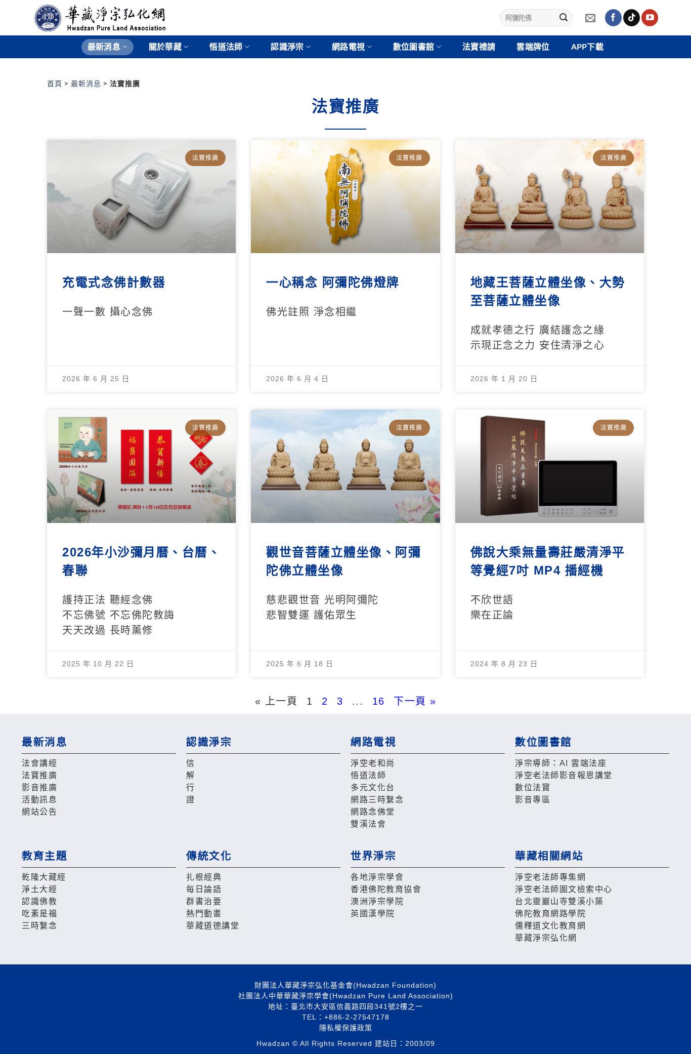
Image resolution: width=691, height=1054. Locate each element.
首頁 (54, 83)
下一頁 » (415, 701)
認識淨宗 (287, 47)
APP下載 (587, 47)
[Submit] (563, 17)
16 (378, 701)
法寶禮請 (478, 47)
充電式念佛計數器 (113, 282)
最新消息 (86, 83)
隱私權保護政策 (345, 1028)
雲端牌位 (532, 47)
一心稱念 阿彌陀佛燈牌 (333, 282)
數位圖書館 (414, 47)
